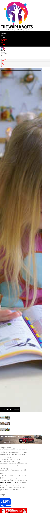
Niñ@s (2, 34)
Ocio (2, 35)
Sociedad (3, 36)
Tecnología (3, 37)
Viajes (2, 45)
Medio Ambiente (4, 33)
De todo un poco (4, 39)
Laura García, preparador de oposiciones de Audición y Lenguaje (8, 482)
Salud (2, 43)
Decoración (4, 60)
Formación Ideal (4, 474)
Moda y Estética (4, 41)
